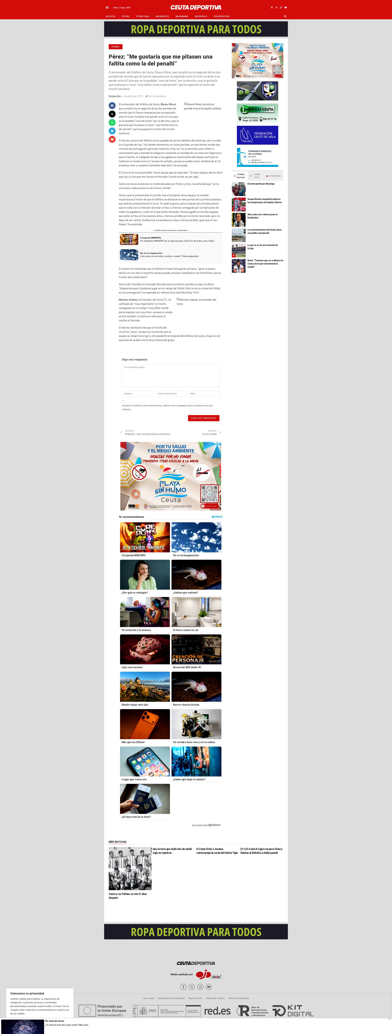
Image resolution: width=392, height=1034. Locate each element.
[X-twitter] (276, 7)
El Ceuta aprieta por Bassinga (260, 183)
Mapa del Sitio (195, 998)
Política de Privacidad (238, 998)
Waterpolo (201, 16)
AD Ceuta (110, 16)
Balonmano (182, 16)
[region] (40, 1008)
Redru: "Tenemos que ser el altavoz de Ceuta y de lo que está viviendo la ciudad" (265, 263)
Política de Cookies (215, 998)
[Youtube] (285, 7)
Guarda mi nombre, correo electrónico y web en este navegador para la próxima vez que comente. (167, 407)
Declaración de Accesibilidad (171, 998)
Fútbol (125, 16)
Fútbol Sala (142, 16)
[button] (107, 7)
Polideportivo (221, 16)
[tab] (240, 176)
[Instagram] (281, 7)
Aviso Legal (148, 998)
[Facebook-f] (272, 7)
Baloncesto (162, 16)
